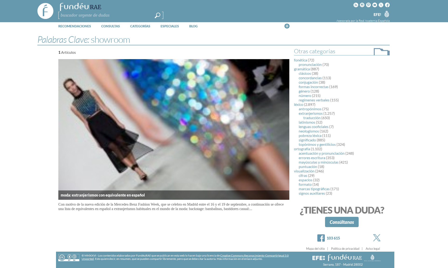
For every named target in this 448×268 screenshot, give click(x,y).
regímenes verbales (314, 100)
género (304, 91)
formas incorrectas (314, 86)
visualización (304, 171)
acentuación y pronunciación (322, 153)
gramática (302, 69)
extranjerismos (311, 113)
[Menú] (287, 26)
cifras (303, 175)
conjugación (308, 82)
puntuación (308, 166)
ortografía (302, 149)
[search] (157, 15)
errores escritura (312, 157)
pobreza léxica (310, 135)
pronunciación (310, 64)
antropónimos (310, 109)
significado (307, 140)
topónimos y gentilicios (317, 144)
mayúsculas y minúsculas (319, 162)
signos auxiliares (312, 193)
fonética (300, 60)
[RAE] (387, 13)
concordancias (310, 77)
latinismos (307, 122)
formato (305, 184)
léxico (298, 104)
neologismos (309, 131)
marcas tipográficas (314, 188)
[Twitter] (377, 237)
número (305, 95)
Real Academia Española (374, 20)
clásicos (305, 73)
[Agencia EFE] (377, 14)
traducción (312, 117)
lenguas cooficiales (314, 126)
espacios (305, 180)
